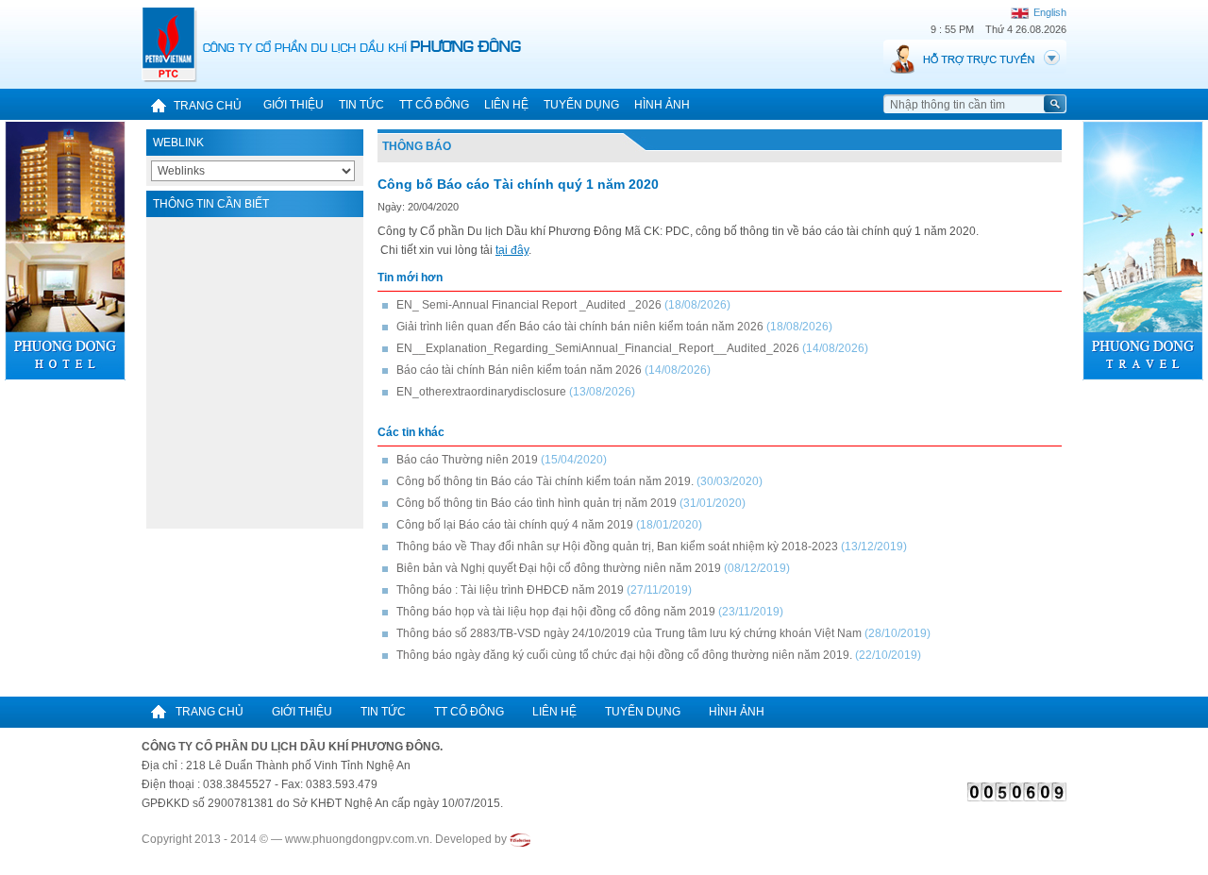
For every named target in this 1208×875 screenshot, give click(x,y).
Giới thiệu (293, 104)
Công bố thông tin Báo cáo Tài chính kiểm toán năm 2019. (545, 481)
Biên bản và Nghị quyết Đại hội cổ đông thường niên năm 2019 (558, 568)
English (1048, 12)
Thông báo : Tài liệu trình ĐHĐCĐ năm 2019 (510, 590)
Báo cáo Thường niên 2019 (467, 459)
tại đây (511, 250)
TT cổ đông (434, 104)
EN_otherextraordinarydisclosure (481, 391)
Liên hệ (506, 104)
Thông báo (416, 146)
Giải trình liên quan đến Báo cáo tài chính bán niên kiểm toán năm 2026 (579, 326)
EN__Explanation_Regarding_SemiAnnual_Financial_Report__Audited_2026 (597, 348)
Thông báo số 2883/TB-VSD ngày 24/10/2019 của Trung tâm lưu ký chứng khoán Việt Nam (629, 633)
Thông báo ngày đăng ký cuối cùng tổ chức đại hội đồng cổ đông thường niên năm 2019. (624, 655)
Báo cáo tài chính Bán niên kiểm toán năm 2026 (519, 370)
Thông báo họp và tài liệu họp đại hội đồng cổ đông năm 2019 (555, 611)
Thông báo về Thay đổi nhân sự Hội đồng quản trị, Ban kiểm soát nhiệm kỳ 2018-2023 (617, 546)
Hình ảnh (662, 104)
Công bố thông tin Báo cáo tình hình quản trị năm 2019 (536, 503)
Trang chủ (208, 105)
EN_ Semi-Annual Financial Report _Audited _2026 (529, 304)
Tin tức (361, 104)
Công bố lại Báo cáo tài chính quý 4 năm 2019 (514, 524)
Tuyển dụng (581, 104)
